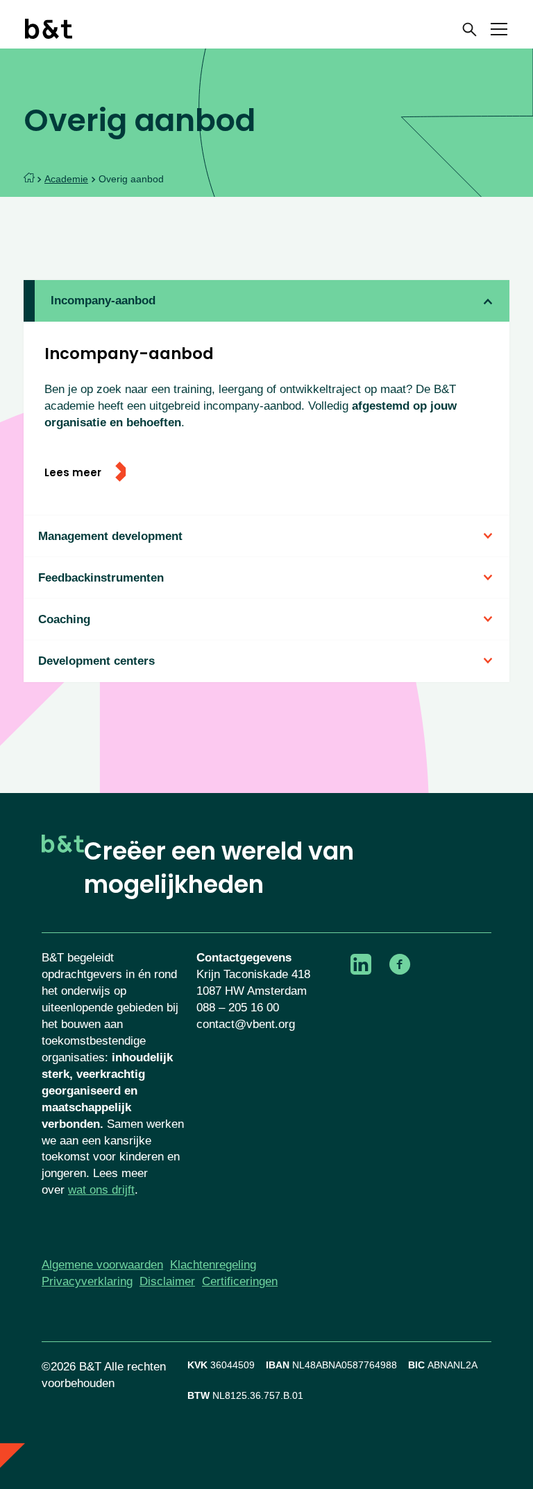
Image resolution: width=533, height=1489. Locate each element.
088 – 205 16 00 (237, 1007)
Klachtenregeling (213, 1264)
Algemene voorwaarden (102, 1264)
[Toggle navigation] (499, 32)
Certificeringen (240, 1281)
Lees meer (74, 473)
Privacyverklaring (87, 1281)
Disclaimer (167, 1281)
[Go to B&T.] (29, 178)
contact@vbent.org (245, 1024)
